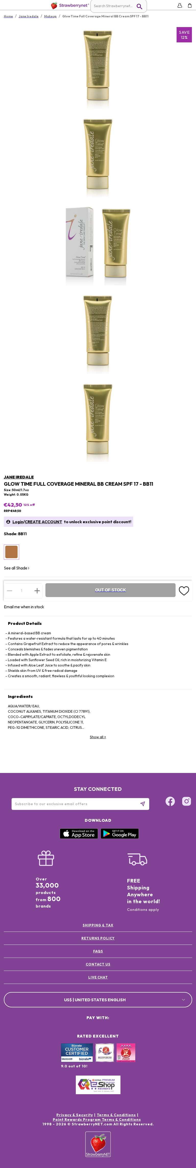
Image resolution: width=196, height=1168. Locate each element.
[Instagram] (186, 802)
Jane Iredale (19, 477)
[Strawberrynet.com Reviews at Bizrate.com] (77, 1060)
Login (18, 521)
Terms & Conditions (116, 1115)
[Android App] (120, 837)
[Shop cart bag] (189, 5)
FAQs (98, 951)
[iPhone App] (79, 837)
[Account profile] (179, 5)
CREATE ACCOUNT (43, 521)
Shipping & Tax (98, 925)
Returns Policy (98, 938)
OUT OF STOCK (110, 590)
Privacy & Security (74, 1115)
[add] (37, 590)
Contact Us (98, 964)
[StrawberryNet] (69, 5)
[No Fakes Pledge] (126, 1058)
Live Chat (98, 977)
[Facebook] (170, 802)
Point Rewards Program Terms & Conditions (97, 1119)
